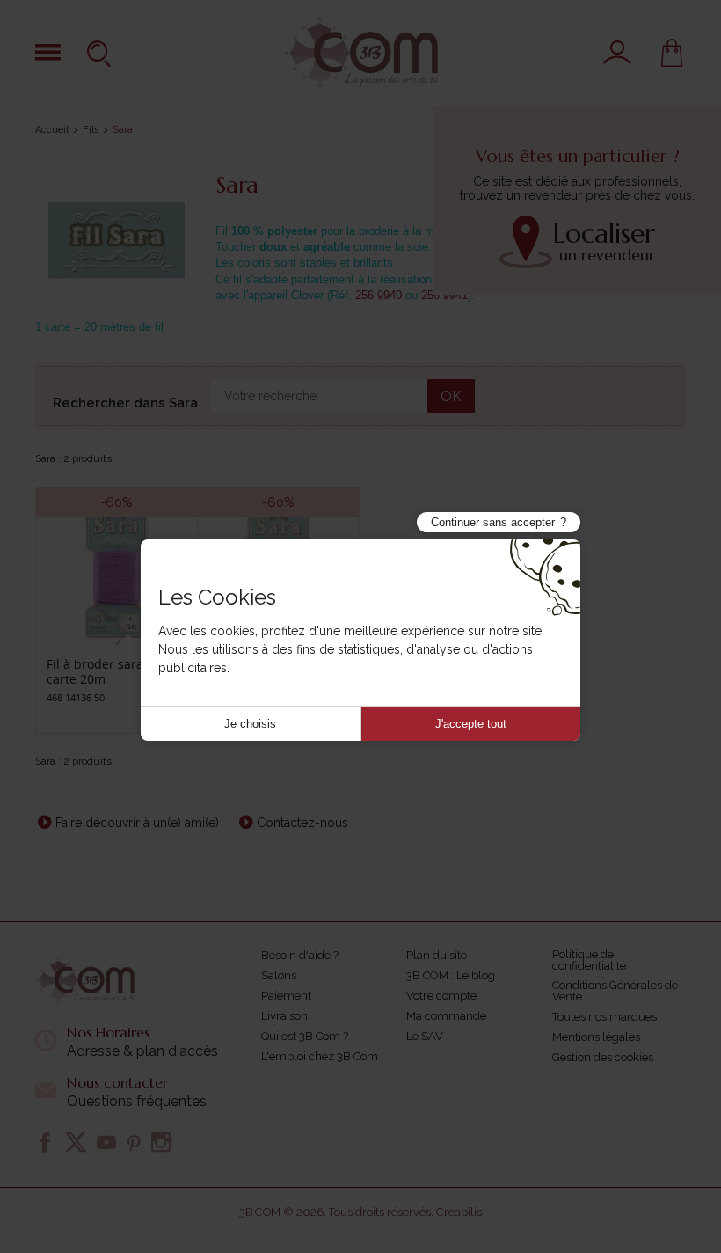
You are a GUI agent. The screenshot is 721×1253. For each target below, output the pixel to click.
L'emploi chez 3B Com (319, 1056)
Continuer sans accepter (493, 522)
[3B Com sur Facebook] (45, 1142)
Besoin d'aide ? (300, 955)
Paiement (286, 995)
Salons (278, 975)
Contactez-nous (302, 823)
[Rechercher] (101, 53)
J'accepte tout (470, 723)
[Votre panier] (672, 53)
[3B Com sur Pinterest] (134, 1142)
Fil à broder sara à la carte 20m (107, 671)
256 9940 (378, 295)
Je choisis (250, 723)
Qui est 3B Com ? (304, 1036)
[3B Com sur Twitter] (75, 1142)
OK (451, 396)
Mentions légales (596, 1037)
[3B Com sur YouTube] (106, 1142)
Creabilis (459, 1212)
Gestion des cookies (602, 1057)
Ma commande (446, 1016)
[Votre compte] (617, 53)
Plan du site (436, 955)
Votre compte (441, 995)
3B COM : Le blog (450, 975)
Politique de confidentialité (589, 960)
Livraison (284, 1016)
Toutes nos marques (604, 1016)
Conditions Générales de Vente (615, 990)
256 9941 (444, 295)
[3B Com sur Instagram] (161, 1142)
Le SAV (424, 1036)
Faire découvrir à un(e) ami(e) (137, 823)
